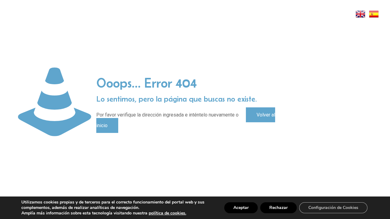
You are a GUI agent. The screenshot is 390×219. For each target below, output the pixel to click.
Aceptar (241, 207)
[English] (361, 13)
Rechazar (278, 207)
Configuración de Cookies (333, 207)
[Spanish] (374, 13)
